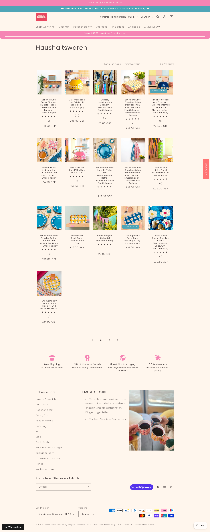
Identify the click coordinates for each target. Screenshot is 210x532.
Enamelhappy (50, 525)
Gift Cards (42, 404)
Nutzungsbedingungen (49, 447)
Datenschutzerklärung (104, 525)
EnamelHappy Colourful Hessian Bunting (105, 238)
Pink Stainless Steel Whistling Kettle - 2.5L (77, 170)
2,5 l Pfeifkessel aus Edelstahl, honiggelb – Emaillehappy (77, 103)
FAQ (38, 431)
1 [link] (92, 340)
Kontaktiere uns (45, 469)
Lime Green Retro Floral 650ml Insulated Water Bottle (160, 171)
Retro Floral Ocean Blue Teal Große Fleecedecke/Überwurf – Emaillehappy (161, 242)
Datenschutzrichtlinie (48, 458)
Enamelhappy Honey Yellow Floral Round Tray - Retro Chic (49, 305)
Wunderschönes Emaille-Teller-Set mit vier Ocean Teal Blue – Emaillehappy (49, 240)
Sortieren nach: (112, 64)
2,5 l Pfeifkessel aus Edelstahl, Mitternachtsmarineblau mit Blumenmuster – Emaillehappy (161, 106)
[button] (158, 16)
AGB (119, 525)
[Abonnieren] (87, 486)
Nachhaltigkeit (44, 409)
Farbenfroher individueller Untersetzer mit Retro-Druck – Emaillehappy (49, 172)
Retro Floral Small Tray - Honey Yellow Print (77, 239)
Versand (128, 525)
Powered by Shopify (66, 525)
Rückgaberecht (45, 453)
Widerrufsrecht (84, 525)
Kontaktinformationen (145, 525)
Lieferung (41, 426)
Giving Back (43, 415)
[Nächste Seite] (117, 340)
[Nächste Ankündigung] (173, 9)
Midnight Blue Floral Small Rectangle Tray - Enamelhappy (133, 239)
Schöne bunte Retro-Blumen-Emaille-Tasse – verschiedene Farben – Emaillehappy (49, 106)
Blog (38, 436)
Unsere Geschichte (47, 399)
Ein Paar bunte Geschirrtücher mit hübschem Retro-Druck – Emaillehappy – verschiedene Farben (133, 107)
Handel (40, 463)
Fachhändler (43, 442)
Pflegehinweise (44, 420)
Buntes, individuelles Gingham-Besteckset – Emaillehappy (105, 104)
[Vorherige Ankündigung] (37, 9)
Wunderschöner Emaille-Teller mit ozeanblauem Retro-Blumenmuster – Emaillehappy (105, 175)
